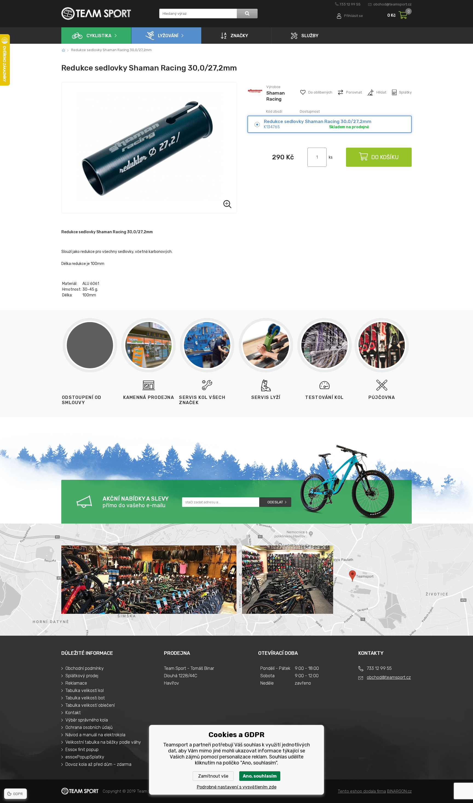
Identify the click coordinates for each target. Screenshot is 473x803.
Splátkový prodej (81, 675)
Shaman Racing (275, 96)
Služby (309, 35)
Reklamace (76, 683)
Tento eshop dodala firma (362, 791)
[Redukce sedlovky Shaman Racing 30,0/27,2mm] (149, 147)
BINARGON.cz (399, 791)
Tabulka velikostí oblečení (90, 705)
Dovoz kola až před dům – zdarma (98, 764)
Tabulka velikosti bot (85, 697)
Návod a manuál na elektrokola (95, 734)
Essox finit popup (82, 749)
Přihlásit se (353, 16)
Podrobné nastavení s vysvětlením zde (236, 787)
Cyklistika (98, 35)
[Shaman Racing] (255, 98)
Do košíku (385, 157)
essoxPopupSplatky (84, 757)
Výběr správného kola (86, 720)
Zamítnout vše (213, 776)
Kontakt (73, 712)
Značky (239, 35)
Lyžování (168, 35)
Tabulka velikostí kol (84, 690)
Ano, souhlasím (260, 776)
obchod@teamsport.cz (392, 4)
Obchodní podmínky (84, 668)
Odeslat (275, 502)
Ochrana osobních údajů (89, 727)
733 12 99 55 (349, 4)
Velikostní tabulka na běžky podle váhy (103, 742)
